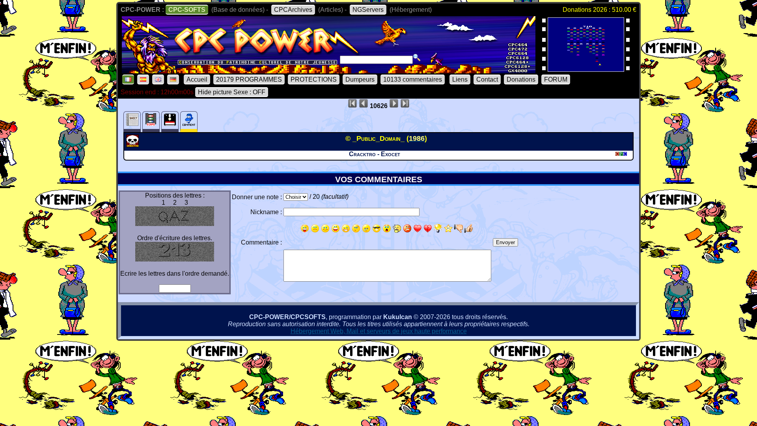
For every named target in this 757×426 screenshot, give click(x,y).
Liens (460, 79)
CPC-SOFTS (186, 9)
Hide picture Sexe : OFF (231, 92)
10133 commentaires (412, 79)
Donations (521, 79)
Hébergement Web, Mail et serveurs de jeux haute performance (379, 331)
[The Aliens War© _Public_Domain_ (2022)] (586, 69)
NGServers (368, 9)
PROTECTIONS (314, 79)
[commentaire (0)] (189, 121)
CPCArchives (293, 9)
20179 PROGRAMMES (249, 79)
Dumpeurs (360, 79)
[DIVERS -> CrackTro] (133, 145)
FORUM (555, 79)
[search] (417, 58)
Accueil (196, 79)
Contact (487, 79)
